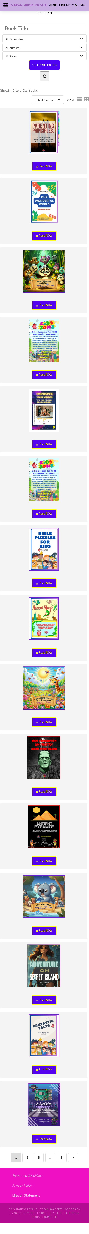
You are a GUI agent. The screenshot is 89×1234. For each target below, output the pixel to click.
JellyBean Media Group (25, 5)
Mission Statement (26, 1195)
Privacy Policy (22, 1185)
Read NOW (45, 166)
